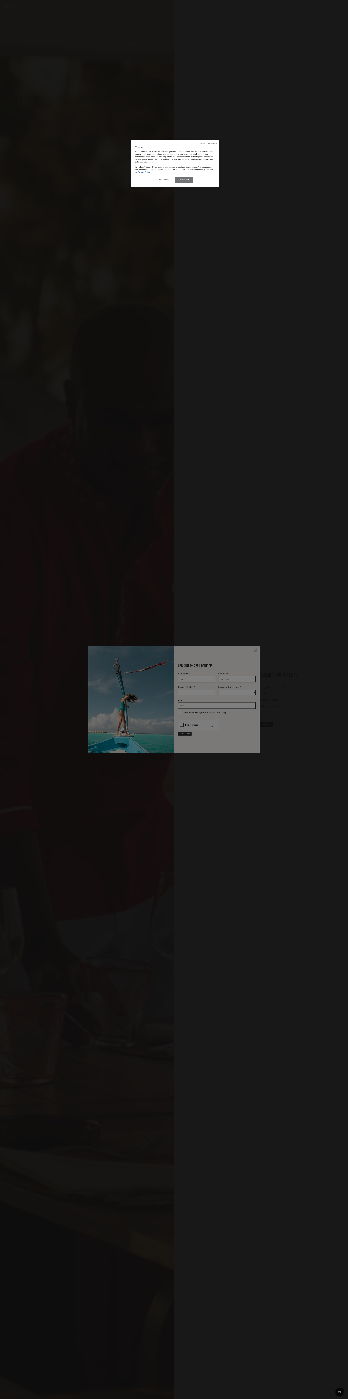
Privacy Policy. (144, 172)
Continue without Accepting (208, 143)
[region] (175, 163)
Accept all (184, 180)
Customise (164, 180)
